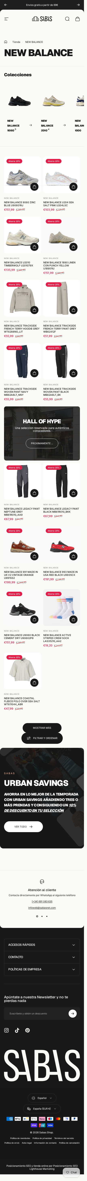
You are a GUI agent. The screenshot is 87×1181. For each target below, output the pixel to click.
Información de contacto (45, 1143)
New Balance (11, 198)
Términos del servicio (64, 1138)
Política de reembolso (20, 1138)
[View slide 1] (37, 916)
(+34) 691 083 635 (42, 901)
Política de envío (11, 1143)
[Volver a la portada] (5, 41)
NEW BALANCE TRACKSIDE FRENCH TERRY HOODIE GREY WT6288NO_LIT (21, 328)
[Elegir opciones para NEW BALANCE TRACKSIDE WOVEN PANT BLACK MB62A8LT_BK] (73, 373)
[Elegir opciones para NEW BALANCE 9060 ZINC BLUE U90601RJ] (34, 186)
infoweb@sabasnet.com (42, 907)
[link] (42, 443)
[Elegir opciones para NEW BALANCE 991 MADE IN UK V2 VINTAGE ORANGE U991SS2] (34, 556)
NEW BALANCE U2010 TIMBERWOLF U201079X (18, 264)
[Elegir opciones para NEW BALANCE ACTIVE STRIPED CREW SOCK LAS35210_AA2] (73, 619)
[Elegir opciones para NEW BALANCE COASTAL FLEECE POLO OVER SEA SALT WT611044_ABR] (34, 683)
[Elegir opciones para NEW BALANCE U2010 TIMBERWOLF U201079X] (34, 247)
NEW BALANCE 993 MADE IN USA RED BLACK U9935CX (60, 573)
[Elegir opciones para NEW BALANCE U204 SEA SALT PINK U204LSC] (73, 186)
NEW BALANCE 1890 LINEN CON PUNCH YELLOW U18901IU (59, 265)
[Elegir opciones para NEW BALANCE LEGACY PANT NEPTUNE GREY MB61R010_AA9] (34, 493)
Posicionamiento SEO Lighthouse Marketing (54, 1167)
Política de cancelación (69, 1143)
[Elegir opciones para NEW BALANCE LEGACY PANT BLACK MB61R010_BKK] (73, 493)
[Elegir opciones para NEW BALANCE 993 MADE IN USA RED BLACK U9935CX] (73, 556)
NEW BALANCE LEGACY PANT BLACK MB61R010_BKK (61, 510)
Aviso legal (27, 1143)
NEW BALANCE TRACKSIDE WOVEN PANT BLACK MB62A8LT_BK (59, 391)
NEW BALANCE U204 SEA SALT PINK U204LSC (58, 204)
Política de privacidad (42, 1138)
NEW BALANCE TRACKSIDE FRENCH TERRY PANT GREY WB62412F (59, 328)
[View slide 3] (47, 916)
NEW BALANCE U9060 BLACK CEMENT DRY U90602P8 (22, 637)
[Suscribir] (73, 1014)
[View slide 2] (42, 916)
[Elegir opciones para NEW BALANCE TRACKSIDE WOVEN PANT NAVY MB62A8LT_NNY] (34, 373)
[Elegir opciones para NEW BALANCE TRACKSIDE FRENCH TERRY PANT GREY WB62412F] (73, 310)
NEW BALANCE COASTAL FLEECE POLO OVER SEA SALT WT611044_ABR (22, 701)
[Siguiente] (78, 5)
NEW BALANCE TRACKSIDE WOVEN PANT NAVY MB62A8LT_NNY (20, 391)
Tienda (16, 41)
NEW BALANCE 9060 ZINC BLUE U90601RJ (20, 204)
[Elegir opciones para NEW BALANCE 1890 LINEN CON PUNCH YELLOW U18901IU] (73, 247)
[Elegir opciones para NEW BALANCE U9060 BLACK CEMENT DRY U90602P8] (34, 619)
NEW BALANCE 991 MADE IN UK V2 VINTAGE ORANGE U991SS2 (21, 574)
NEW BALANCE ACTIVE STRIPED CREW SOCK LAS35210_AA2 (57, 638)
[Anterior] (5, 5)
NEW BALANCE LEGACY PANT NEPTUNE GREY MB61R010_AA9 (22, 511)
